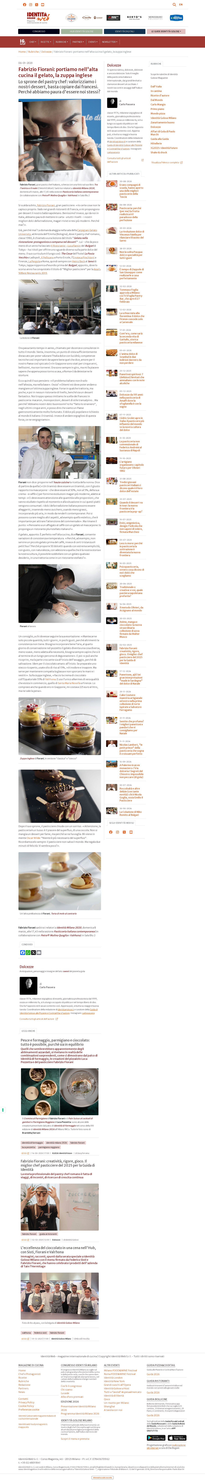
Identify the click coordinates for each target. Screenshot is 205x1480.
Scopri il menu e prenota (75, 1438)
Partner (77, 42)
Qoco (107, 1399)
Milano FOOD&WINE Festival (120, 1370)
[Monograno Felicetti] (155, 17)
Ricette (45, 42)
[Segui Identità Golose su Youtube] (43, 4)
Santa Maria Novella (69, 683)
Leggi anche (28, 1031)
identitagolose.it (66, 1009)
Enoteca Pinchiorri (84, 257)
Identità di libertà (114, 1395)
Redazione (24, 1384)
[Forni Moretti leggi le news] (113, 17)
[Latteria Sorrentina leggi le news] (176, 17)
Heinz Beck (78, 261)
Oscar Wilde (33, 837)
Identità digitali (124, 31)
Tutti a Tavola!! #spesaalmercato (122, 1392)
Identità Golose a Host (116, 1388)
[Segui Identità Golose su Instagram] (31, 4)
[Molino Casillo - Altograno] (92, 17)
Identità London (113, 1377)
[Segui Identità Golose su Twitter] (37, 4)
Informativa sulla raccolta (102, 1478)
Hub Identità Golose (81, 31)
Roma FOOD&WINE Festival (120, 1374)
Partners (23, 1388)
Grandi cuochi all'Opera (117, 1384)
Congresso (39, 31)
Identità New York (114, 1381)
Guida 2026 (153, 1374)
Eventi (92, 42)
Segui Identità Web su (121, 823)
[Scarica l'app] (156, 1438)
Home (22, 51)
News (21, 1392)
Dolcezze (46, 51)
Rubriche (61, 42)
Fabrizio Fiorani (46, 205)
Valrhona (50, 679)
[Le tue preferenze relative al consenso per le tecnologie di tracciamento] (3, 1110)
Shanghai (109, 1406)
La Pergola (34, 261)
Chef (32, 42)
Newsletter (109, 42)
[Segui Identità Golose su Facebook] (25, 4)
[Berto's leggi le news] (134, 17)
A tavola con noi (113, 1410)
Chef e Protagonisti (29, 1374)
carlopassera (88, 1013)
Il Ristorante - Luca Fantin (66, 245)
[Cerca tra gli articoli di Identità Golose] (174, 4)
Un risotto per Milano (116, 1402)
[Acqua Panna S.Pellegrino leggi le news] (71, 17)
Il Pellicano (47, 257)
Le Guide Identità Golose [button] (165, 31)
